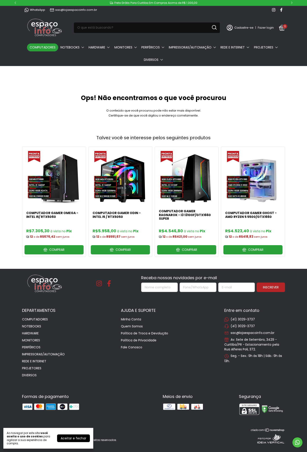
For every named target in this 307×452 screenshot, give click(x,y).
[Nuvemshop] (268, 431)
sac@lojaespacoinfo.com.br (76, 10)
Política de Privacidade (138, 340)
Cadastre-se (244, 27)
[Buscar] (214, 27)
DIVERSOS (151, 59)
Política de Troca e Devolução (144, 333)
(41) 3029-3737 (243, 319)
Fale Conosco (131, 347)
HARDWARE (97, 47)
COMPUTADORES (43, 47)
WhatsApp (37, 10)
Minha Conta (131, 319)
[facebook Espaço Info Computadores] (281, 10)
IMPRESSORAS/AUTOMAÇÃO (190, 47)
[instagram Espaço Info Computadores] (273, 10)
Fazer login (266, 27)
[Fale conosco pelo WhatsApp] (297, 442)
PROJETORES (263, 47)
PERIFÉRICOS (150, 47)
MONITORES (123, 47)
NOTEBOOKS (70, 47)
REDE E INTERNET (232, 47)
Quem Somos (132, 326)
